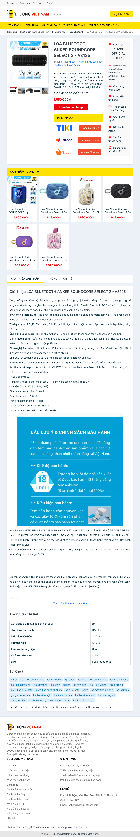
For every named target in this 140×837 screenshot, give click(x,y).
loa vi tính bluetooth (21, 689)
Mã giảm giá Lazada (18, 808)
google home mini (20, 695)
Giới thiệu (38, 3)
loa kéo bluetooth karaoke (92, 679)
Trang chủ (12, 3)
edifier (66, 684)
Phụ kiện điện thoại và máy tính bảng (81, 779)
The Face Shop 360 (44, 827)
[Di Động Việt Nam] (24, 726)
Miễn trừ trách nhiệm (18, 779)
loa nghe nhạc (18, 700)
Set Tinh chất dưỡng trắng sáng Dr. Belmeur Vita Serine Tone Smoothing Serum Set (66, 706)
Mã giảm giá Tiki (16, 803)
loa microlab (116, 684)
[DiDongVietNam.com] (28, 14)
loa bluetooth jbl (42, 695)
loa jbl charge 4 (106, 695)
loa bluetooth (72, 689)
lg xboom (70, 679)
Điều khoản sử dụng (18, 775)
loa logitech (122, 689)
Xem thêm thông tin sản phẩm (70, 602)
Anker (72, 61)
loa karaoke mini (63, 695)
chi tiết (61, 278)
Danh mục (25, 3)
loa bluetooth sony (60, 700)
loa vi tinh (101, 684)
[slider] (13, 91)
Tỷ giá (28, 827)
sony (85, 689)
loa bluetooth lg (38, 700)
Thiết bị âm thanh (74, 25)
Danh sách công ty (17, 794)
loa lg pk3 (78, 700)
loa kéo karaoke (119, 679)
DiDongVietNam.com (64, 833)
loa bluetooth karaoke (32, 679)
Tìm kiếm (123, 14)
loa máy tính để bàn (102, 689)
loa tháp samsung (20, 684)
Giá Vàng (62, 827)
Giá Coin (83, 827)
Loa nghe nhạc (59, 32)
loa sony (55, 684)
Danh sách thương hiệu (20, 789)
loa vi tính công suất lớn (49, 689)
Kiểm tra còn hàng (71, 107)
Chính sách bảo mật (18, 770)
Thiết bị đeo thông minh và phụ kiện (80, 775)
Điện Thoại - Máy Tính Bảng (42, 25)
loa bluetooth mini (85, 695)
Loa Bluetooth (76, 32)
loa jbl (90, 700)
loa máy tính (79, 684)
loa (91, 684)
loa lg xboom (54, 679)
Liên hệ (49, 3)
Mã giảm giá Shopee (18, 813)
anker (14, 679)
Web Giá (72, 827)
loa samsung (40, 684)
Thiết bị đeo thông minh (105, 25)
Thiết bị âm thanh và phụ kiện (34, 32)
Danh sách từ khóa (17, 799)
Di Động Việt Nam (88, 833)
